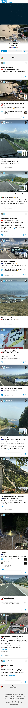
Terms (5, 698)
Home (16, 694)
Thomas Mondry (7, 563)
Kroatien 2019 (14, 43)
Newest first (25, 54)
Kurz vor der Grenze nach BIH (11, 388)
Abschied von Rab (7, 318)
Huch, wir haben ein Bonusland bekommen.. (12, 195)
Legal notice (17, 700)
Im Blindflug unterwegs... (10, 218)
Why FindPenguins (8, 696)
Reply (8, 113)
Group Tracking (17, 696)
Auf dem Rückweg (7, 598)
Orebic (3, 552)
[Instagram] (12, 702)
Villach (3, 160)
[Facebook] (15, 702)
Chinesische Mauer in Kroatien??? (13, 497)
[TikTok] (18, 702)
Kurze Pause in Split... (8, 351)
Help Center (11, 700)
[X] (21, 702)
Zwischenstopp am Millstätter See (13, 103)
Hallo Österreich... (7, 67)
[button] (26, 1)
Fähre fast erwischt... (8, 261)
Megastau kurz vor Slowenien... (12, 636)
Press (23, 696)
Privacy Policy (11, 698)
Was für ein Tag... (7, 665)
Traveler (5, 111)
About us (21, 694)
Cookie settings (20, 698)
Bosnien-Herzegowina (9, 438)
